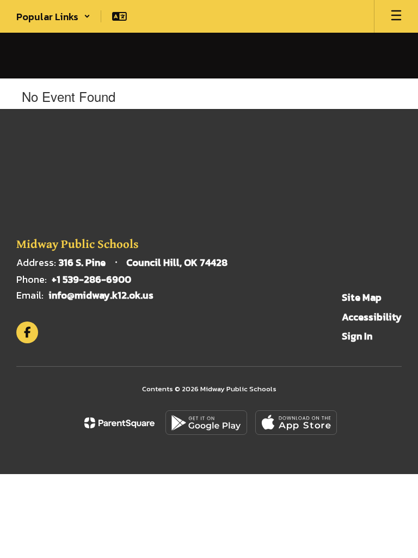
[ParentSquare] (119, 423)
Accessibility (372, 317)
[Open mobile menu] (396, 16)
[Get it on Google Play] (206, 422)
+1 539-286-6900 (91, 279)
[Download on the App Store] (296, 422)
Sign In (357, 336)
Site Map (362, 297)
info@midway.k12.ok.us (100, 295)
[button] (53, 16)
